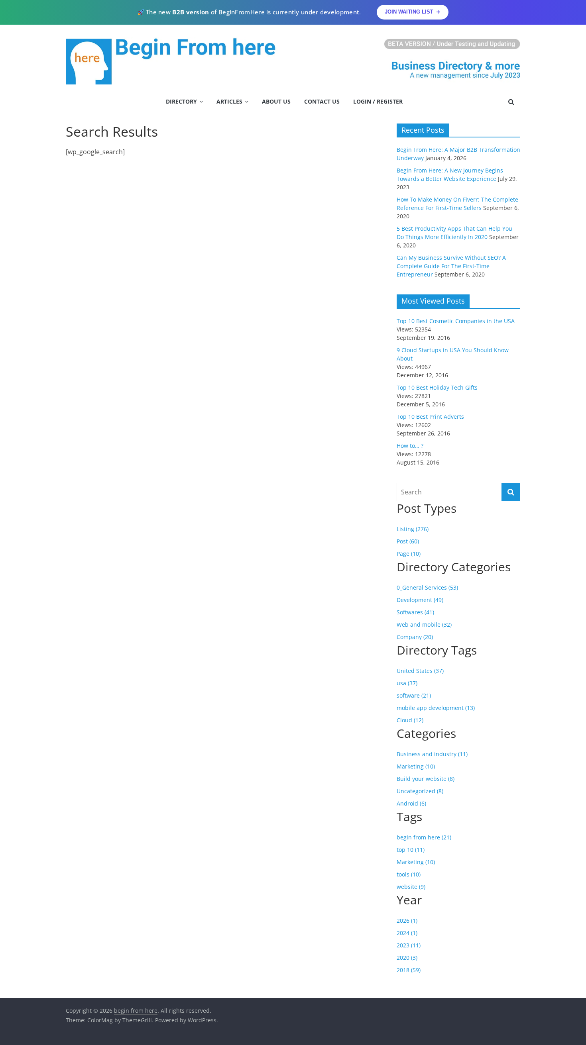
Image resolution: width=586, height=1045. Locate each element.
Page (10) (409, 553)
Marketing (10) (416, 766)
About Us (276, 101)
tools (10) (409, 874)
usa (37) (407, 683)
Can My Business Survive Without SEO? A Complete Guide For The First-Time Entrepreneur (451, 266)
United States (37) (420, 670)
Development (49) (420, 600)
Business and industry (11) (432, 754)
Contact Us (322, 101)
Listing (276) (413, 529)
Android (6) (411, 803)
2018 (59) (409, 970)
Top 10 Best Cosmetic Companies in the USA (456, 321)
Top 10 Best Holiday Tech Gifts (437, 387)
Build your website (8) (425, 778)
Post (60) (408, 541)
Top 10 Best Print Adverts (430, 416)
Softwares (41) (415, 612)
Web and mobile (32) (424, 624)
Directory (181, 101)
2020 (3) (407, 957)
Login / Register (378, 101)
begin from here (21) (424, 837)
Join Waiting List (409, 12)
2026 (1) (407, 920)
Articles (229, 101)
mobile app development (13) (436, 708)
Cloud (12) (410, 720)
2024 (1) (407, 933)
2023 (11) (409, 945)
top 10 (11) (411, 849)
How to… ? (410, 445)
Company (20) (415, 637)
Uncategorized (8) (420, 791)
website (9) (411, 886)
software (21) (414, 695)
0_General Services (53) (427, 587)
